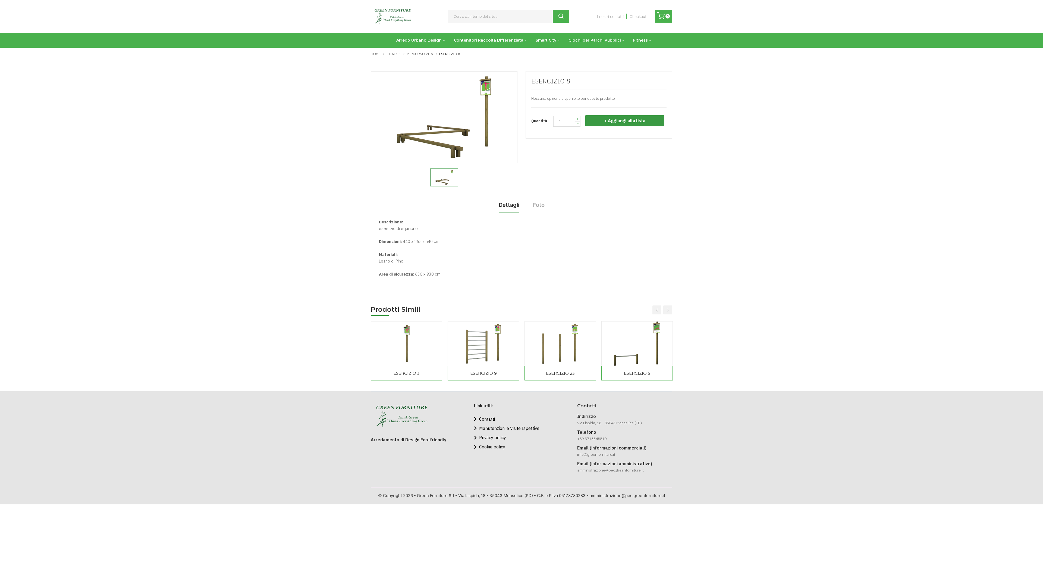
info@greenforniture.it (596, 454)
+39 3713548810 (592, 438)
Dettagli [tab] (509, 205)
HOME (376, 54)
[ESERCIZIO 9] (483, 343)
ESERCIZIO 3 (406, 373)
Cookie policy (491, 446)
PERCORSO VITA (420, 54)
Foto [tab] (539, 205)
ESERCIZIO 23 (560, 373)
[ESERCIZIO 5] (637, 343)
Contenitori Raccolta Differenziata (488, 40)
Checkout (638, 16)
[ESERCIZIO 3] (406, 343)
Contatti (486, 419)
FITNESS (394, 54)
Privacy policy (492, 437)
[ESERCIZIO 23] (560, 343)
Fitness (640, 40)
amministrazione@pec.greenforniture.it (610, 470)
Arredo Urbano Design (419, 40)
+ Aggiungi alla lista (624, 120)
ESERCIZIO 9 (483, 373)
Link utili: (483, 406)
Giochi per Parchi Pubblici (594, 40)
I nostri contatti (610, 16)
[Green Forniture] (392, 16)
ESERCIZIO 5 (637, 373)
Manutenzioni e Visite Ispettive (508, 428)
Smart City (546, 40)
